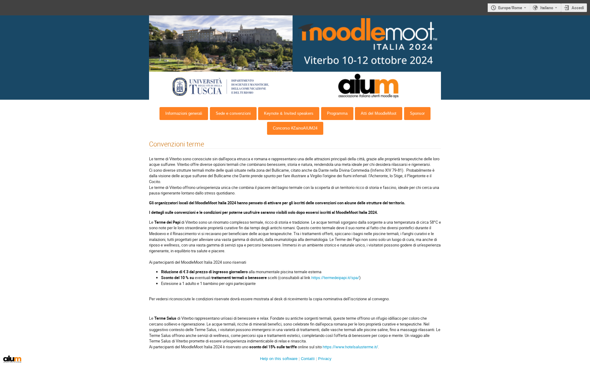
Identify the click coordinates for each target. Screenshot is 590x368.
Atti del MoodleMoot (378, 113)
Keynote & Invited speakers (288, 113)
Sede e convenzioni (233, 113)
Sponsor (417, 113)
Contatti (308, 358)
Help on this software (278, 358)
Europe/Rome (510, 7)
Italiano (546, 7)
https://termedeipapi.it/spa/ (335, 277)
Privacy (325, 358)
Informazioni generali (183, 113)
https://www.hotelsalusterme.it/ (350, 347)
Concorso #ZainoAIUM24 (295, 128)
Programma (337, 113)
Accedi (578, 7)
